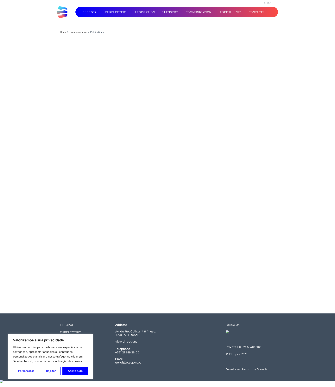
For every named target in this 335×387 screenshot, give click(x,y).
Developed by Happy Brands (246, 369)
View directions (126, 341)
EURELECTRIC (70, 332)
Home (63, 32)
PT (265, 2)
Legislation (145, 12)
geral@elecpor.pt (128, 362)
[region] (50, 356)
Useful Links (231, 12)
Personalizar (26, 370)
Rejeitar (51, 370)
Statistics (170, 12)
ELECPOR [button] (89, 12)
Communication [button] (198, 12)
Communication (78, 32)
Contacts (256, 12)
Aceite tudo (75, 370)
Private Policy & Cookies (243, 346)
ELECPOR (67, 324)
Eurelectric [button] (115, 12)
